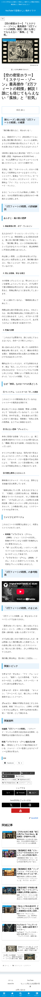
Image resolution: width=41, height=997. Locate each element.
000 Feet (20, 776)
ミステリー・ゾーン (25, 783)
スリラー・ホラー (28, 773)
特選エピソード (9, 776)
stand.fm (11, 983)
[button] (33, 792)
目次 (18, 110)
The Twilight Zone (9, 783)
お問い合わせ (20, 990)
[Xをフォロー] (11, 805)
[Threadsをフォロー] (30, 805)
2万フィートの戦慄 (10, 779)
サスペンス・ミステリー (11, 773)
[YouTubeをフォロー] (20, 810)
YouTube (30, 980)
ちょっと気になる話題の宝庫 (30, 985)
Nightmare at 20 (24, 779)
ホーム (10, 980)
